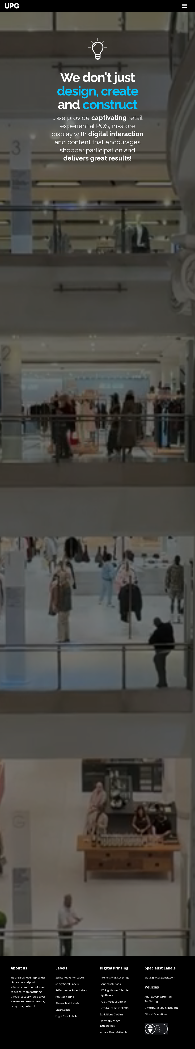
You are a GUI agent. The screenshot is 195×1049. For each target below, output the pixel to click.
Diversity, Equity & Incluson (161, 1007)
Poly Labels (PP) (64, 997)
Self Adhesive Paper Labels (71, 990)
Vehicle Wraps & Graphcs (114, 1032)
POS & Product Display (113, 1001)
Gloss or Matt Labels (67, 1003)
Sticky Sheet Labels (66, 984)
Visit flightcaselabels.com (160, 977)
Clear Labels (62, 1009)
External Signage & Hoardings (110, 1023)
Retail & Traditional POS (114, 1008)
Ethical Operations (156, 1014)
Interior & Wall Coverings (114, 977)
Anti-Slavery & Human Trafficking (158, 999)
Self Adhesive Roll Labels (69, 977)
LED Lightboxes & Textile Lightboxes (114, 993)
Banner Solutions (110, 984)
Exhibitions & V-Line (111, 1014)
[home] (73, 6)
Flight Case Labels (66, 1016)
